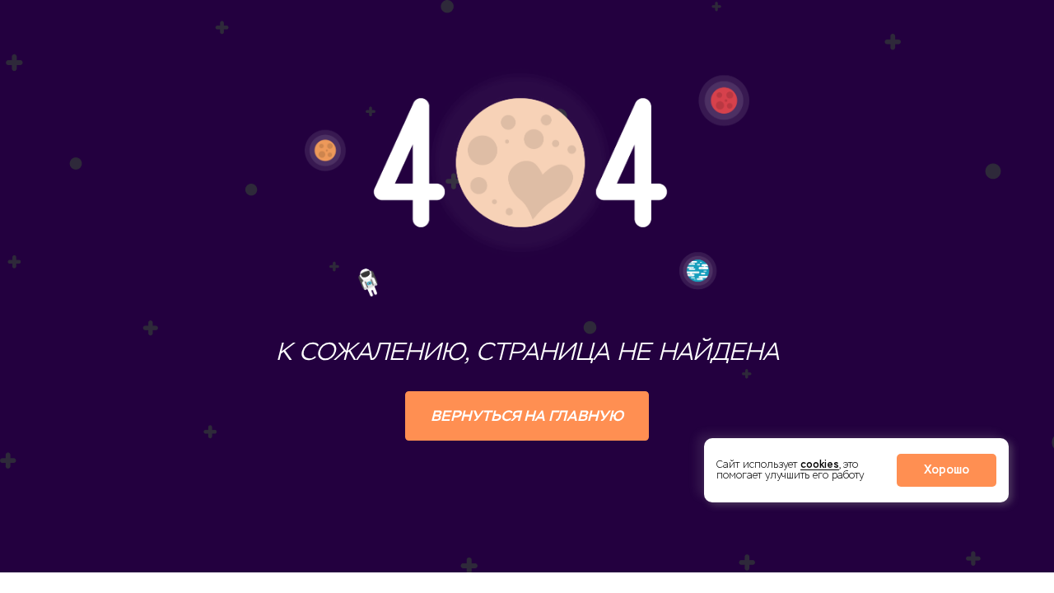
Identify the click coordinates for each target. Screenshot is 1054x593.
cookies (819, 464)
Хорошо (946, 470)
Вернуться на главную (527, 416)
